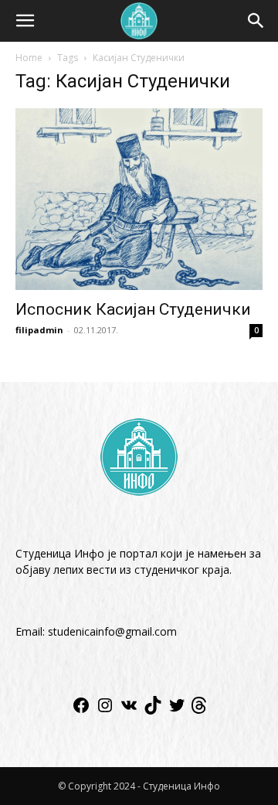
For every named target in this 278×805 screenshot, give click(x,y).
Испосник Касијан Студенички (133, 309)
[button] (24, 21)
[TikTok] (153, 710)
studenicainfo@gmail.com (112, 631)
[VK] (129, 710)
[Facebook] (81, 710)
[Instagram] (105, 710)
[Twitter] (177, 710)
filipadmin (39, 330)
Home (28, 57)
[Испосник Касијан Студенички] (139, 199)
